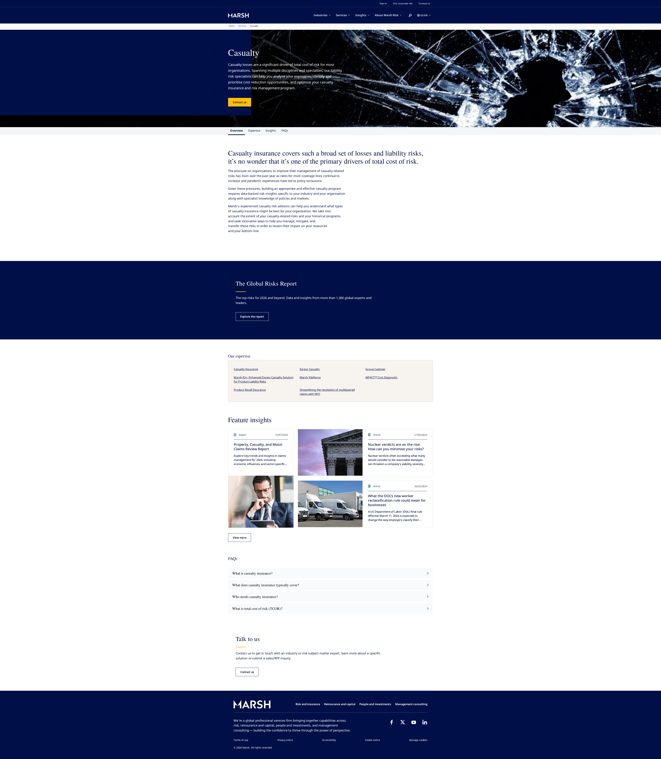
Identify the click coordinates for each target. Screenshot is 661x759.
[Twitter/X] (402, 722)
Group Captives (375, 369)
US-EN (424, 15)
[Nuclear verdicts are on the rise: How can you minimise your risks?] (330, 452)
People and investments (375, 704)
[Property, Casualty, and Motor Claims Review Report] (260, 502)
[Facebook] (391, 722)
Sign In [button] (383, 3)
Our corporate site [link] (402, 3)
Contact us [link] (424, 3)
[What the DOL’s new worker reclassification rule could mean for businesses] (330, 504)
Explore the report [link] (252, 316)
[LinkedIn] (425, 722)
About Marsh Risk (386, 15)
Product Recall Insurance (250, 390)
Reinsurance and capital (339, 704)
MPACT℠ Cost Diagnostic (381, 377)
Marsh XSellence (310, 377)
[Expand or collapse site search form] (410, 15)
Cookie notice (372, 740)
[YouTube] (414, 722)
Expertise (254, 130)
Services (341, 15)
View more (239, 537)
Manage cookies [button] (418, 740)
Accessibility (329, 740)
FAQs (284, 130)
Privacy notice (285, 740)
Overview (236, 130)
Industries (320, 15)
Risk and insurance (308, 704)
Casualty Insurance (246, 369)
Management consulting (411, 704)
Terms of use (241, 740)
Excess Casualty (310, 369)
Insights (360, 15)
